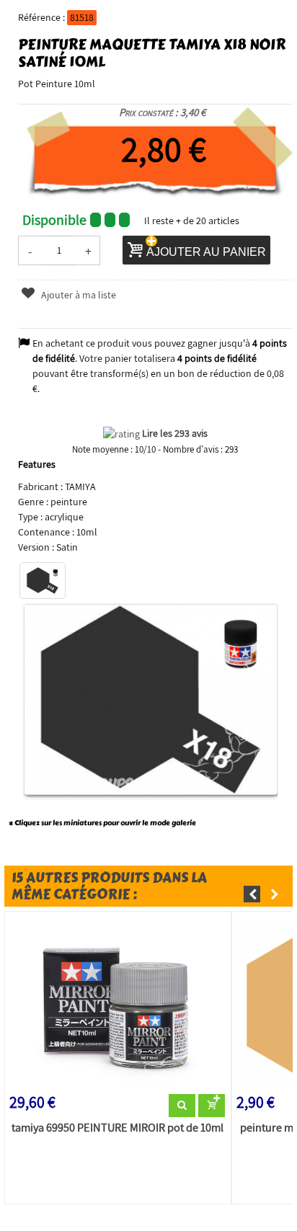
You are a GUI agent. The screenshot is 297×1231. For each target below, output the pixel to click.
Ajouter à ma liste (77, 294)
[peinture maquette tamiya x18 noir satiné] (42, 581)
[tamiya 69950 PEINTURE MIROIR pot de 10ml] (118, 1005)
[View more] (182, 1105)
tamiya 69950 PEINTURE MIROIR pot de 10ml (117, 1127)
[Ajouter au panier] (211, 1105)
